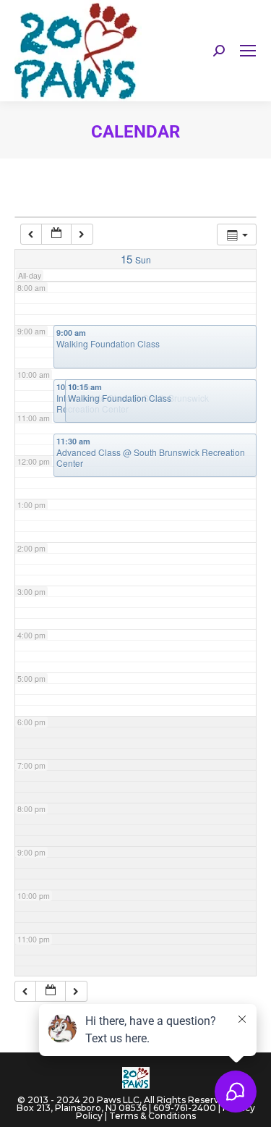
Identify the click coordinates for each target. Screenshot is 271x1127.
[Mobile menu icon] (248, 50)
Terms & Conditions (152, 1115)
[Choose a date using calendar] (56, 234)
